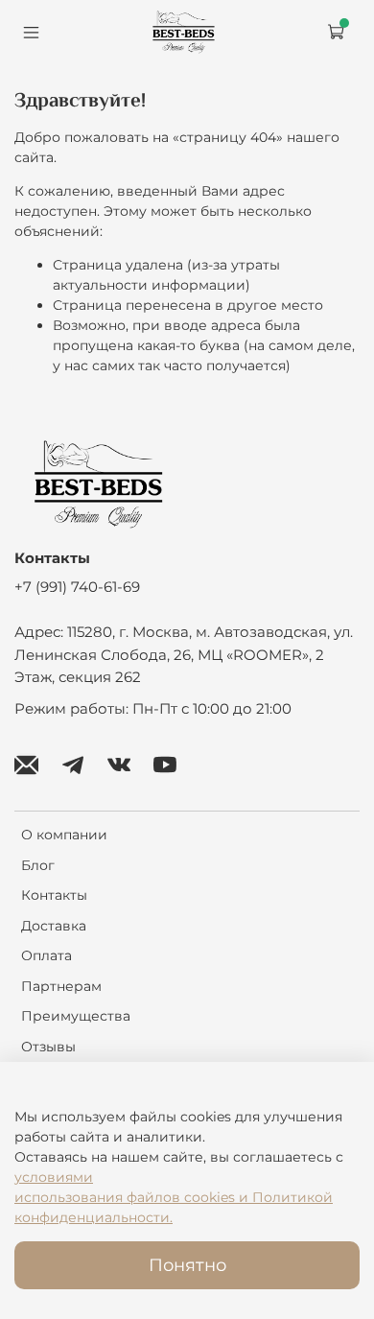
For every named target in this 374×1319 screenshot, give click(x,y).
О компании (64, 834)
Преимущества (75, 1016)
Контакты (54, 895)
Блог (38, 865)
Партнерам (61, 986)
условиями (53, 1177)
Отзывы (48, 1046)
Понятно (187, 1265)
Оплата (46, 955)
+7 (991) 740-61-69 (77, 586)
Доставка (53, 925)
